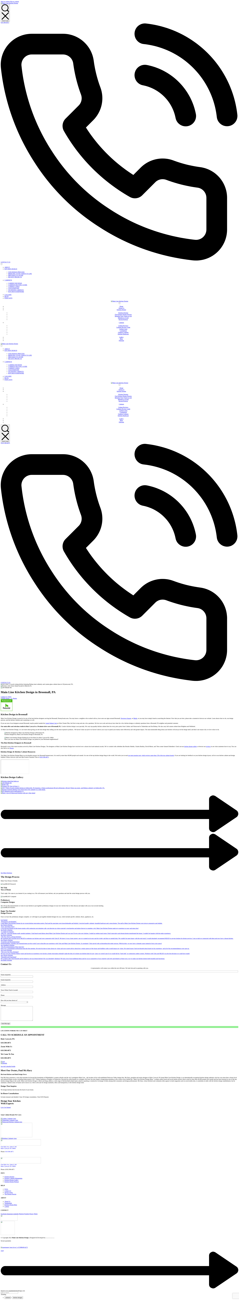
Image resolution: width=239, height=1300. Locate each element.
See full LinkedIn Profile (8, 1066)
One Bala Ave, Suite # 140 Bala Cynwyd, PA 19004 (9, 1147)
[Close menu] (119, 303)
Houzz (12, 748)
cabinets (7, 1297)
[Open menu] (1, 264)
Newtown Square (126, 718)
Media (135, 718)
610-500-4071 (9, 1151)
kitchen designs (17, 1297)
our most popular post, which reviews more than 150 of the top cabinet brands (151, 755)
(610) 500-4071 (44, 757)
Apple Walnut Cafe (51, 723)
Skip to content (5, 1)
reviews (208, 746)
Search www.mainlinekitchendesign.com (13, 1291)
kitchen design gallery (190, 746)
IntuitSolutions (50, 1237)
